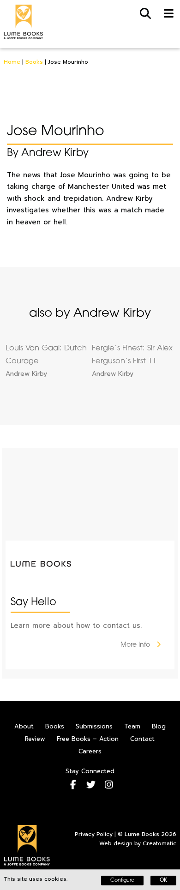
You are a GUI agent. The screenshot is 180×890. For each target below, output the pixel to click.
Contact (142, 738)
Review (35, 738)
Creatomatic (159, 843)
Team (132, 726)
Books (34, 62)
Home (12, 62)
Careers (90, 751)
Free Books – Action (88, 738)
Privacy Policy (94, 834)
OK (163, 880)
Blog (159, 726)
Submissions (94, 726)
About (24, 726)
